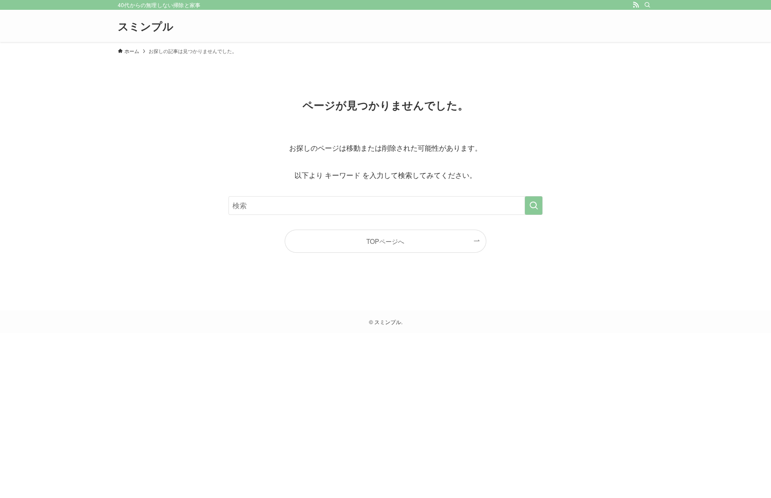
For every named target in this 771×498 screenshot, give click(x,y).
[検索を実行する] (534, 205)
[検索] (647, 5)
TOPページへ (385, 241)
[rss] (636, 5)
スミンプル (146, 26)
